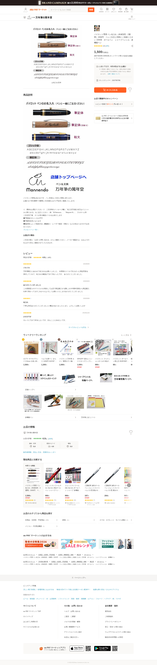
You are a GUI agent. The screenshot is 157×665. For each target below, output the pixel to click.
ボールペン (87, 555)
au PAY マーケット (29, 555)
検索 (91, 10)
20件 (50, 439)
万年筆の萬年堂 (43, 561)
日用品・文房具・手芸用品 (46, 555)
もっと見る (125, 335)
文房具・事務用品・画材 (65, 555)
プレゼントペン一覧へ (30, 230)
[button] (132, 46)
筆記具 (79, 555)
